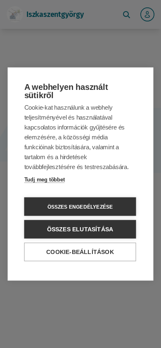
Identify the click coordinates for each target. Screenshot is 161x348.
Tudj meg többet (44, 179)
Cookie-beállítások (80, 252)
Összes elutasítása (80, 229)
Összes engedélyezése (80, 206)
